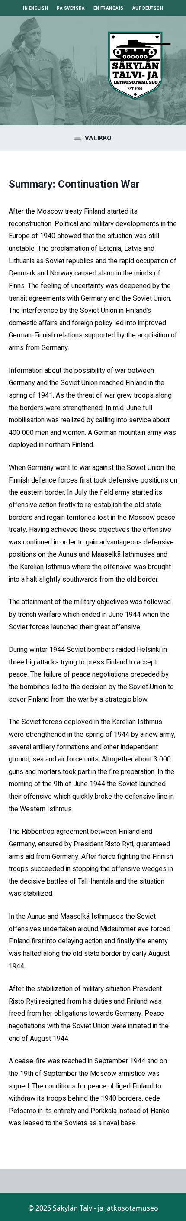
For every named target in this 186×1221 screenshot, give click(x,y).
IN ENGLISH (35, 8)
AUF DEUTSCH (148, 8)
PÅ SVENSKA (71, 8)
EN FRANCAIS (108, 8)
